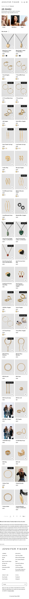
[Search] (22, 2)
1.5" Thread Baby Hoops (7, 98)
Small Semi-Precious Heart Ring (7, 284)
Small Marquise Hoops (7, 190)
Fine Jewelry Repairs (19, 559)
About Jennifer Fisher (6, 561)
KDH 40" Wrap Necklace (19, 354)
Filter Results (4, 31)
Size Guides (4, 576)
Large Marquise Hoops (7, 215)
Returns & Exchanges (20, 557)
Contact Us (4, 555)
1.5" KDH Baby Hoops (20, 440)
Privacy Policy (18, 565)
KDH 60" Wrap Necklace (5, 354)
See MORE (2, 544)
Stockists (4, 565)
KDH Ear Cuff (19, 397)
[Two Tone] (6, 148)
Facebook (17, 576)
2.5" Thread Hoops (6, 330)
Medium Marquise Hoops (20, 191)
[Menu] (26, 2)
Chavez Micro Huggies (21, 330)
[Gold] (3, 55)
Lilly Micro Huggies (6, 307)
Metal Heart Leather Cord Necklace (6, 51)
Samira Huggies (19, 307)
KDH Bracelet (5, 376)
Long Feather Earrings (21, 144)
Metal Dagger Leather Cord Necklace (20, 51)
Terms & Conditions (19, 563)
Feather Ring (5, 167)
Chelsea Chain (5, 483)
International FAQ (6, 567)
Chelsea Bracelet (19, 483)
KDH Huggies (19, 419)
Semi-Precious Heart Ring (20, 262)
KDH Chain (18, 376)
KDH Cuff (18, 461)
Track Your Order (19, 555)
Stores (3, 557)
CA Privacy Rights (19, 567)
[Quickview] (12, 47)
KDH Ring (4, 461)
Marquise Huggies (20, 167)
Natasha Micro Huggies (21, 215)
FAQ (3, 559)
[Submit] (25, 584)
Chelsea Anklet (5, 506)
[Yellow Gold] (3, 79)
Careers (4, 569)
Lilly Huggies (5, 121)
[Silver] (4, 55)
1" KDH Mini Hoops (6, 440)
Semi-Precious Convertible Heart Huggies (20, 285)
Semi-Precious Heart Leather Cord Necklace (21, 239)
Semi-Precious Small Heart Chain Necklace (7, 262)
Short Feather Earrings (7, 144)
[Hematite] (6, 55)
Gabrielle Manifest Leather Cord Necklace (21, 507)
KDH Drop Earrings (6, 397)
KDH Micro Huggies (6, 419)
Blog (16, 561)
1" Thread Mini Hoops (20, 74)
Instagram (17, 578)
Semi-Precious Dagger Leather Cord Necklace (7, 239)
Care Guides (5, 578)
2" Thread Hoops (19, 98)
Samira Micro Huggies (21, 121)
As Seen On (4, 563)
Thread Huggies (5, 74)
